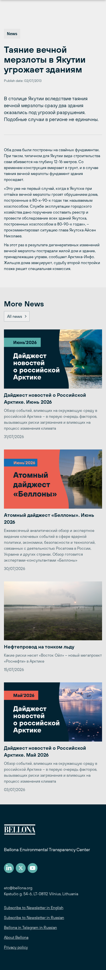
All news (14, 316)
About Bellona (16, 937)
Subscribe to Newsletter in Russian (34, 917)
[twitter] (21, 868)
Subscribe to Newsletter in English (33, 907)
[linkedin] (9, 868)
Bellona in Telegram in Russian (30, 927)
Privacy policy (16, 947)
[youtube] (32, 868)
